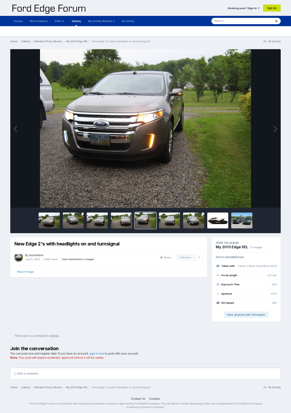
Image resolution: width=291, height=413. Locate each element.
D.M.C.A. (60, 21)
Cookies (154, 398)
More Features (39, 21)
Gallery (76, 21)
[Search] (276, 21)
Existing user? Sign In (243, 8)
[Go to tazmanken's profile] (18, 257)
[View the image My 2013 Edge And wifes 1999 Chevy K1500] (241, 220)
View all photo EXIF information (246, 314)
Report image (25, 271)
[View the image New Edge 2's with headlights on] (49, 220)
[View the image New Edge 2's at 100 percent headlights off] (169, 220)
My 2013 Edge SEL (232, 247)
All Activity (128, 21)
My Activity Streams (100, 21)
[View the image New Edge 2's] (193, 220)
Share (166, 257)
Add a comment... (28, 373)
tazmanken (36, 255)
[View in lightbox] (145, 128)
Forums (18, 21)
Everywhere (260, 20)
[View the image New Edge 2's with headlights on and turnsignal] (145, 220)
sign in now (96, 353)
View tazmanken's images (78, 259)
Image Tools (264, 200)
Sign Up (272, 8)
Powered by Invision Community (145, 407)
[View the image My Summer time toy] (217, 220)
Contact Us (138, 398)
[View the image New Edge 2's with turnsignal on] (121, 220)
